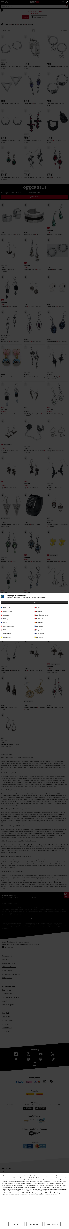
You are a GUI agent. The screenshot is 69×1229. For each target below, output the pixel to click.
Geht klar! (16, 1224)
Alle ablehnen (34, 1224)
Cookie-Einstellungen (55, 1193)
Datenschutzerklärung (51, 1195)
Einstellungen (52, 1224)
